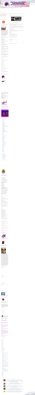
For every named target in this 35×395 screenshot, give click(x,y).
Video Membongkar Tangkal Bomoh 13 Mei (5, 365)
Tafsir (2, 147)
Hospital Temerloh (3, 124)
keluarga (2, 127)
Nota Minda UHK (3, 137)
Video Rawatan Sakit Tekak (4, 360)
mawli (2, 133)
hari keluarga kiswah (3, 123)
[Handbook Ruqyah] (2, 290)
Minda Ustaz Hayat (3, 135)
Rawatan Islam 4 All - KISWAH (4, 156)
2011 (2, 347)
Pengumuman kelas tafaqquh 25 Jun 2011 (5, 364)
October (2, 349)
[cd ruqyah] (2, 282)
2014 (2, 345)
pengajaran (3, 138)
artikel (2, 119)
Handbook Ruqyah (2, 284)
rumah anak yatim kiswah (4, 142)
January (2, 374)
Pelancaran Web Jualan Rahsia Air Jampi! (5, 370)
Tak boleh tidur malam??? (4, 368)
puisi (2, 140)
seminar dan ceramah (3, 144)
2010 (2, 375)
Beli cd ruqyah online (3, 158)
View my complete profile (5, 317)
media (2, 134)
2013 (2, 346)
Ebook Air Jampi (3, 157)
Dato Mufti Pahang (3, 122)
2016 (2, 344)
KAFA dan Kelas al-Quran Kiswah (4, 126)
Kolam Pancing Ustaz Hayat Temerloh (5, 131)
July (2, 351)
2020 (2, 341)
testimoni (3, 149)
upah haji (3, 312)
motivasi (2, 136)
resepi (2, 141)
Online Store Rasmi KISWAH (4, 155)
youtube (2, 151)
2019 (2, 342)
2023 (2, 339)
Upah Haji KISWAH (3, 154)
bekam (2, 120)
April (2, 372)
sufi (2, 145)
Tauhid (2, 148)
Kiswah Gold (3, 129)
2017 (2, 343)
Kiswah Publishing (3, 130)
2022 (2, 340)
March (2, 373)
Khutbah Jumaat (3, 128)
